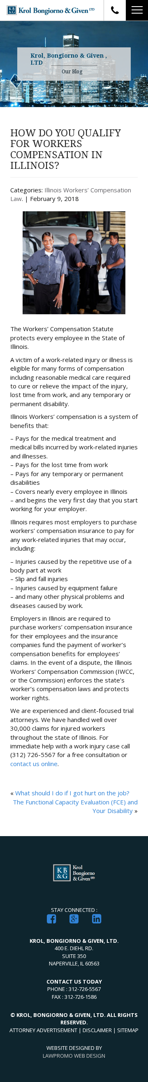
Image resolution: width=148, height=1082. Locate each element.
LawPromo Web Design (74, 1055)
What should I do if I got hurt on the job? (72, 793)
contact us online (34, 764)
